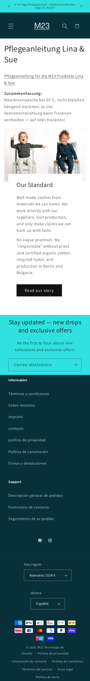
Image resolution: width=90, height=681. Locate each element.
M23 (40, 647)
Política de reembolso (67, 661)
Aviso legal (65, 669)
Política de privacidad (53, 653)
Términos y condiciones (28, 393)
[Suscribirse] (75, 364)
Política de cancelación (28, 451)
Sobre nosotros (21, 405)
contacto (16, 428)
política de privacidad (27, 439)
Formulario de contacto (28, 507)
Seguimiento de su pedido (31, 518)
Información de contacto (29, 661)
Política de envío (47, 677)
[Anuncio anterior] (8, 6)
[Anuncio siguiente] (81, 6)
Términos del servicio (37, 669)
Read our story (39, 290)
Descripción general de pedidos (35, 495)
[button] (11, 26)
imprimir (15, 416)
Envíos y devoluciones (27, 463)
